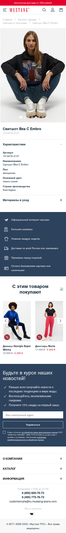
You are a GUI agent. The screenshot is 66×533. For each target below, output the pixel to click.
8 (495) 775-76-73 (33, 497)
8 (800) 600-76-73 (33, 493)
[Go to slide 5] (36, 117)
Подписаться (33, 424)
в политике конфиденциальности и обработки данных (26, 438)
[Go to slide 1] (21, 117)
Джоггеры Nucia (45, 346)
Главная (7, 19)
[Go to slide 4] (32, 117)
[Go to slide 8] (46, 117)
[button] (5, 321)
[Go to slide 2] (25, 117)
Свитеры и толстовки (15, 23)
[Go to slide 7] (43, 117)
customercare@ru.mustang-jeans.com (33, 501)
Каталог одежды (27, 19)
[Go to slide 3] (29, 117)
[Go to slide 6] (39, 117)
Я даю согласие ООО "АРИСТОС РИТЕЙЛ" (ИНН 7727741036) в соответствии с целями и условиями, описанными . (34, 436)
